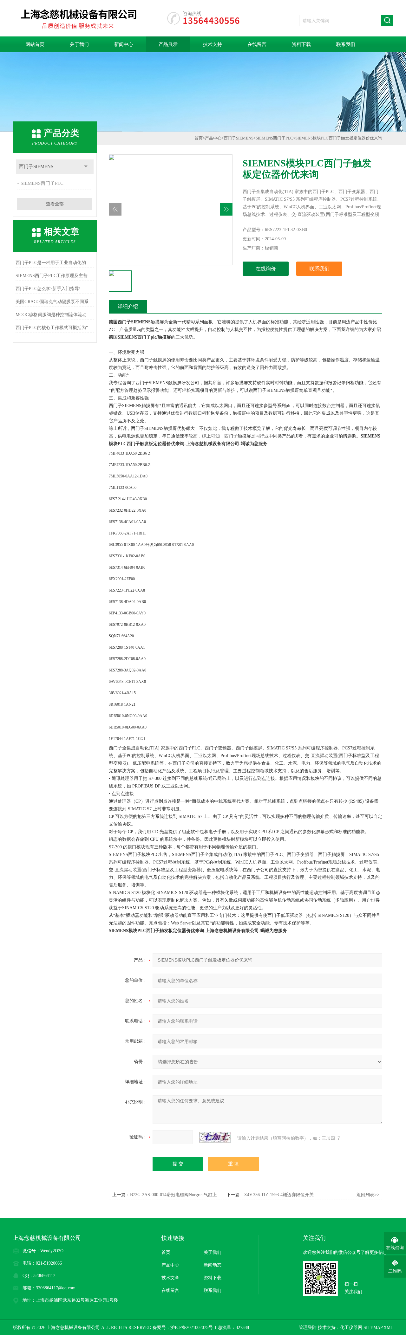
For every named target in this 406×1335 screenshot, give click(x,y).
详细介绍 (128, 306)
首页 (198, 138)
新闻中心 (123, 44)
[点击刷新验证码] (215, 1137)
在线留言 (256, 44)
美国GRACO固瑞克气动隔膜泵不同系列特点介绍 (55, 301)
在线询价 (266, 268)
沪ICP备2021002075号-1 (193, 1327)
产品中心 (213, 138)
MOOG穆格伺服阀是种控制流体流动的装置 (55, 314)
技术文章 (170, 1277)
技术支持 (212, 44)
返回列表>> (368, 1194)
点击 (86, 166)
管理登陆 (308, 1327)
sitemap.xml (378, 1327)
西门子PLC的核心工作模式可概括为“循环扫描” (55, 327)
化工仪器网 (351, 1327)
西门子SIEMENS (36, 166)
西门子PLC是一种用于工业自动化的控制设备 (55, 262)
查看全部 (55, 204)
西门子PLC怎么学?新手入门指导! (48, 288)
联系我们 (345, 44)
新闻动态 (212, 1265)
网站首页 (34, 44)
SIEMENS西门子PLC (42, 183)
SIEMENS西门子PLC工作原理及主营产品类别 (55, 275)
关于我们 (79, 44)
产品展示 (168, 44)
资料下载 (301, 44)
